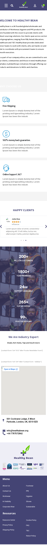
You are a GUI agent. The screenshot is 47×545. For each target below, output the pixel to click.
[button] (21, 240)
